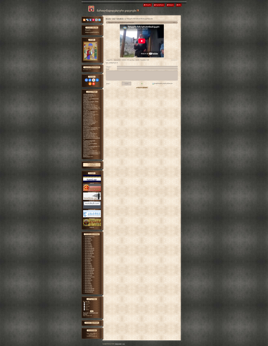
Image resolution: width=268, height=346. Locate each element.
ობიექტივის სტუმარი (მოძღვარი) (89, 124)
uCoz (123, 343)
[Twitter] (99, 20)
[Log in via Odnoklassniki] (90, 83)
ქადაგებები (86, 149)
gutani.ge (92, 227)
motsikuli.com (91, 209)
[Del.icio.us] (87, 20)
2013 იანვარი (88, 255)
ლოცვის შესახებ (88, 117)
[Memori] (93, 20)
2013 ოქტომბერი (89, 270)
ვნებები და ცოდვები (89, 111)
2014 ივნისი (88, 283)
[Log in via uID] (86, 80)
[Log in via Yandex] (93, 83)
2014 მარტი (88, 278)
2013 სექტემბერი (89, 268)
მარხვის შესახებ (88, 119)
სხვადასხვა (86, 130)
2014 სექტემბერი (89, 288)
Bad (87, 307)
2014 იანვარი (88, 275)
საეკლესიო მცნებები (89, 133)
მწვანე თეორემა (88, 116)
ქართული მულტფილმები (90, 152)
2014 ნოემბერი (89, 291)
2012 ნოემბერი (89, 251)
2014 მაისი (88, 281)
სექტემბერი (120, 18)
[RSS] (84, 20)
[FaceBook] (90, 20)
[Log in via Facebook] (89, 80)
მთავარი (108, 18)
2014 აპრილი (88, 280)
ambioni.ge (92, 218)
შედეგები (85, 312)
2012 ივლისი (88, 245)
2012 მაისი (88, 241)
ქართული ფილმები (89, 150)
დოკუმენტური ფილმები (90, 107)
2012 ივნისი (88, 243)
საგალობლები (87, 132)
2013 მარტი (88, 258)
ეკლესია (85, 110)
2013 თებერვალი (89, 256)
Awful (87, 309)
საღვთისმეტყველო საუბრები (91, 138)
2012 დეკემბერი (89, 253)
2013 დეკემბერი (89, 273)
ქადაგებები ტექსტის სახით (91, 153)
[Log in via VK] (97, 80)
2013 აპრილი (88, 260)
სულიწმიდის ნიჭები (89, 135)
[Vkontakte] (96, 20)
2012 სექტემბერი (89, 248)
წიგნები (85, 155)
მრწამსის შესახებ (88, 120)
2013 (113, 18)
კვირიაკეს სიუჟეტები (89, 114)
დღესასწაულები (88, 104)
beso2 (137, 60)
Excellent (88, 302)
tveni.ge (92, 183)
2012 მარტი (88, 238)
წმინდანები (86, 156)
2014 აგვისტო (88, 286)
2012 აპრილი (88, 239)
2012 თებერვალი (89, 236)
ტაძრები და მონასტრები (90, 146)
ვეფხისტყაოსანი (88, 113)
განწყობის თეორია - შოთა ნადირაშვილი (90, 102)
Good (87, 304)
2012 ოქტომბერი (89, 250)
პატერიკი (86, 126)
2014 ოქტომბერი (89, 290)
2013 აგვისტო (88, 266)
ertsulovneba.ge (92, 191)
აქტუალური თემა (88, 94)
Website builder (118, 343)
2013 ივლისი (88, 265)
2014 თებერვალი (89, 276)
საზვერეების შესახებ (89, 136)
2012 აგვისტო (88, 246)
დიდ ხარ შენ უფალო (89, 105)
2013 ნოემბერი (89, 271)
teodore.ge (91, 200)
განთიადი (86, 97)
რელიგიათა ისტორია (89, 129)
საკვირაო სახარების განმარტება (89, 141)
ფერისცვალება (87, 147)
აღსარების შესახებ (88, 95)
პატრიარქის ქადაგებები (90, 127)
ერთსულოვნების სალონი (90, 108)
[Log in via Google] (93, 80)
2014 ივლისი (88, 285)
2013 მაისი (88, 261)
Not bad (88, 306)
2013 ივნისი (88, 263)
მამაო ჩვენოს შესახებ (89, 121)
